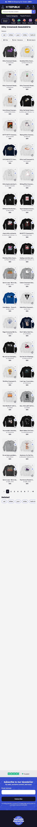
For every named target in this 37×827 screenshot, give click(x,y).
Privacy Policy (23, 803)
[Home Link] (13, 7)
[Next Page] (32, 491)
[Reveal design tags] (15, 57)
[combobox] (17, 12)
